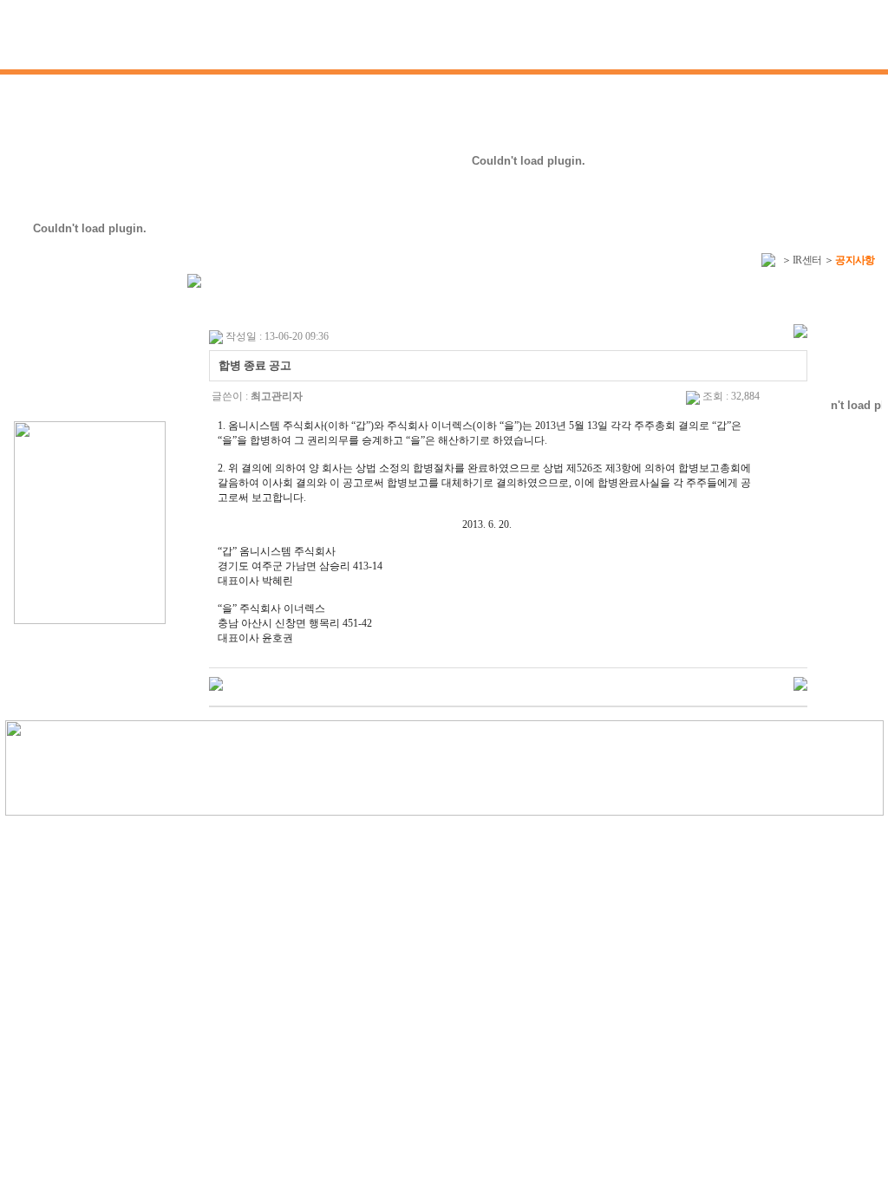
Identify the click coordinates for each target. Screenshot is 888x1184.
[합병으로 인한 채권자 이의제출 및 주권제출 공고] (216, 683)
